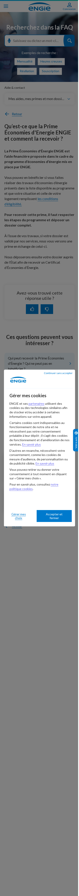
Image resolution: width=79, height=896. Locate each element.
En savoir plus (31, 444)
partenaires (36, 403)
